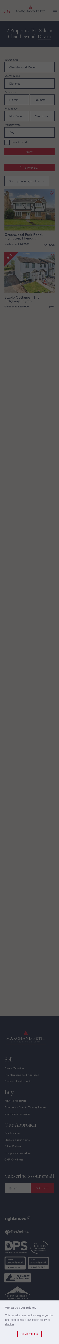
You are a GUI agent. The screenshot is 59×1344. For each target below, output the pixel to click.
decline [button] (9, 1324)
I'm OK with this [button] (29, 1334)
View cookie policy (36, 1319)
